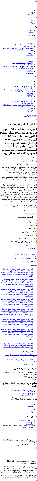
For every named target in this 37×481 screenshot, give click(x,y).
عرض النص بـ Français (30, 214)
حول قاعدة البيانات (27, 46)
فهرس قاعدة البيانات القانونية (24, 50)
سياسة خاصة (29, 55)
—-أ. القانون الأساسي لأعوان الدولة (25, 364)
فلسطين (30, 14)
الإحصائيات (30, 53)
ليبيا (32, 10)
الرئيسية (30, 43)
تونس (31, 12)
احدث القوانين (30, 115)
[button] (18, 17)
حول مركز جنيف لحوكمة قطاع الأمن (22, 44)
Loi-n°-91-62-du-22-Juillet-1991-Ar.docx (25, 258)
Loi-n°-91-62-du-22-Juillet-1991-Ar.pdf (26, 254)
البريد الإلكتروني (32, 377)
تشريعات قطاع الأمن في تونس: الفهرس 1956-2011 (18, 48)
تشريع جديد (30, 51)
